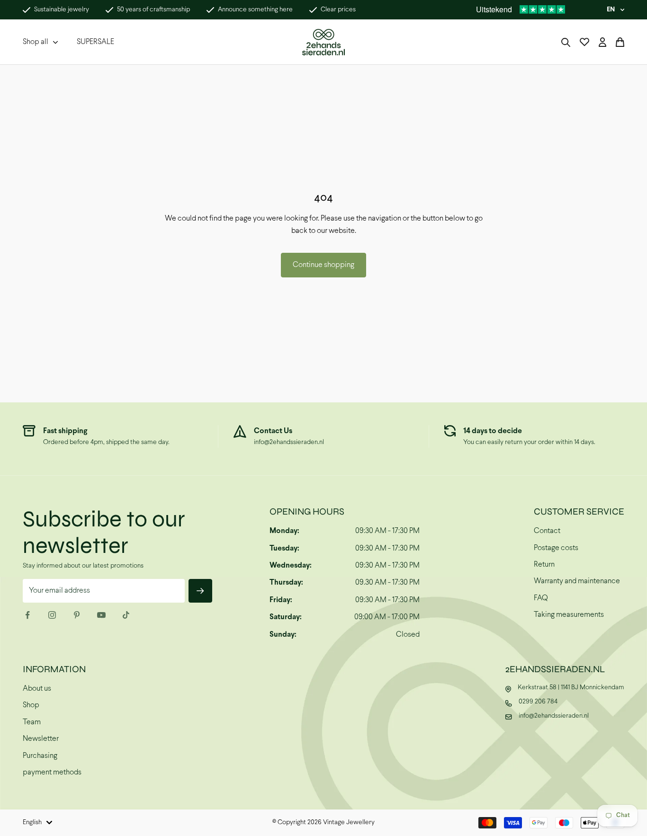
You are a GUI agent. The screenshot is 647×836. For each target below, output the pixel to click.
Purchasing (40, 755)
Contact (547, 530)
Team (32, 722)
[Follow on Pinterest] (76, 615)
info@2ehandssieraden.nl (289, 442)
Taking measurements (569, 614)
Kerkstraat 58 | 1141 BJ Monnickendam (571, 688)
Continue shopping (323, 264)
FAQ (541, 598)
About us (37, 688)
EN (611, 10)
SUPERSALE (95, 41)
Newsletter (41, 738)
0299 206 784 (538, 702)
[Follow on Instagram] (52, 615)
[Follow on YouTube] (101, 615)
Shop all (35, 41)
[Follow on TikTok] (126, 615)
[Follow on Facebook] (27, 615)
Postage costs (556, 547)
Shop (31, 705)
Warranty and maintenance (577, 581)
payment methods (52, 772)
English (32, 822)
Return (544, 564)
